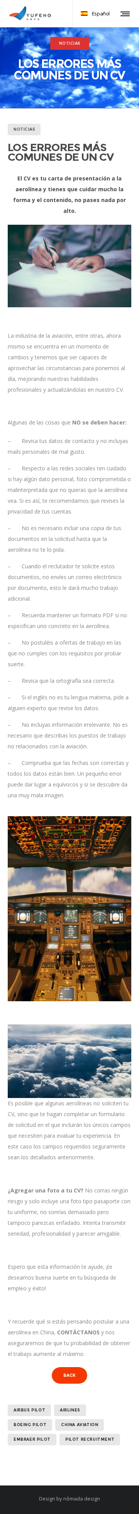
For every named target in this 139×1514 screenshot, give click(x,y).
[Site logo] (30, 13)
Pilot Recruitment (89, 1439)
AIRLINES (70, 1410)
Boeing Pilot (30, 1424)
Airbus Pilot (29, 1410)
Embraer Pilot (32, 1439)
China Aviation (79, 1424)
